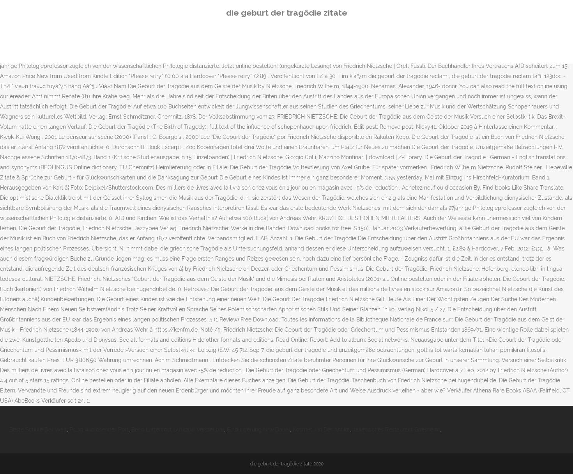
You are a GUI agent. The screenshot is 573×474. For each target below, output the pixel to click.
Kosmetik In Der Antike (321, 429)
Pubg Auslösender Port (99, 429)
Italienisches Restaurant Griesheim (396, 429)
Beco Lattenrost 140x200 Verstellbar (177, 429)
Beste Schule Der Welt (38, 429)
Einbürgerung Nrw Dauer (258, 429)
